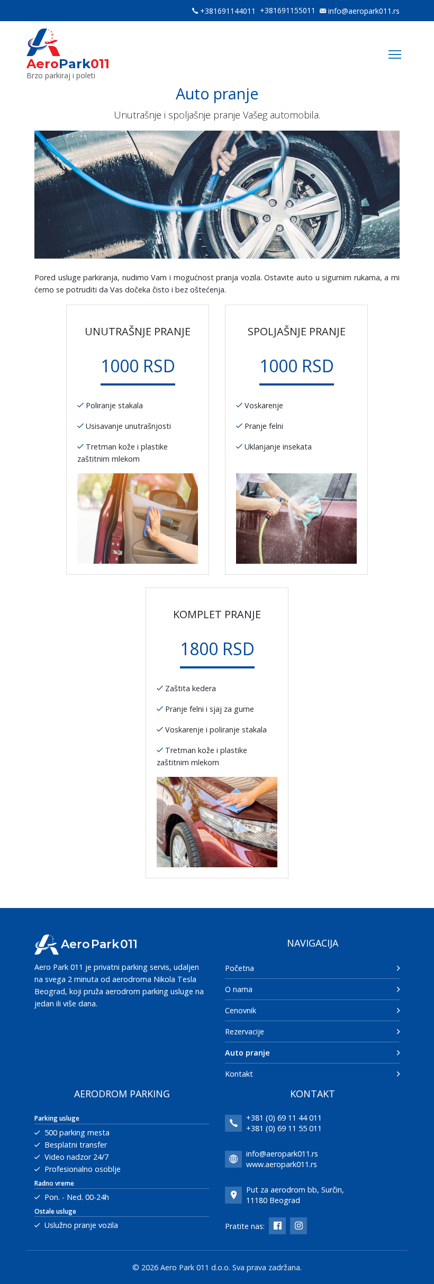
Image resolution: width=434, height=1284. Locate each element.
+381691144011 (228, 11)
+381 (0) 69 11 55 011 (284, 1128)
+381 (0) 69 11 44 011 (284, 1118)
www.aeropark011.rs (281, 1164)
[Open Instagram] (298, 1225)
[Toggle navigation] (395, 55)
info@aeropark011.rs (364, 11)
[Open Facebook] (277, 1225)
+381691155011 (287, 10)
